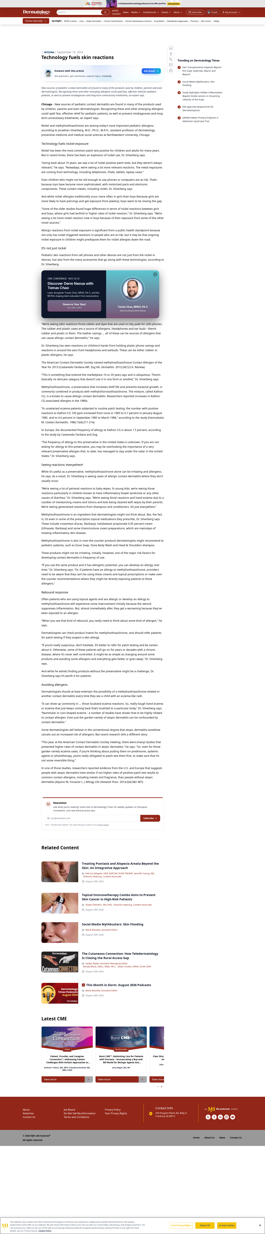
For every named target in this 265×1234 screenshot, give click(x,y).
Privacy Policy (113, 1109)
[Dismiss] (155, 274)
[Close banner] (261, 4)
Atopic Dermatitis (93, 21)
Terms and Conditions (76, 1117)
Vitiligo (216, 21)
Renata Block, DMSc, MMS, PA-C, (99, 966)
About (26, 1109)
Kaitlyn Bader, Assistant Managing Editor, (106, 963)
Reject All (205, 1225)
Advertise (28, 1113)
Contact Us (29, 1117)
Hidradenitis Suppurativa (177, 21)
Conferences (149, 12)
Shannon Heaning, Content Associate (102, 876)
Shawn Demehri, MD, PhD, (98, 904)
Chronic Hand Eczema (113, 21)
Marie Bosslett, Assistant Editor (101, 929)
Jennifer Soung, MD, (144, 873)
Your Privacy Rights (116, 1113)
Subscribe (148, 818)
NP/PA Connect (116, 12)
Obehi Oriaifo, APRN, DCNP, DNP (134, 966)
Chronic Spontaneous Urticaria (138, 21)
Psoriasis (194, 21)
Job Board (69, 1109)
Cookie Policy (44, 1230)
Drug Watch (159, 21)
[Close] (260, 1225)
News (126, 12)
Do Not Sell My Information (80, 1113)
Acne (81, 21)
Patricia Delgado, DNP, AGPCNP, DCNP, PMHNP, (109, 873)
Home (196, 1137)
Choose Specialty (33, 20)
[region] (132, 1225)
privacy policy (103, 824)
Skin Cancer (206, 21)
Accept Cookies (226, 1225)
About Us (209, 1137)
